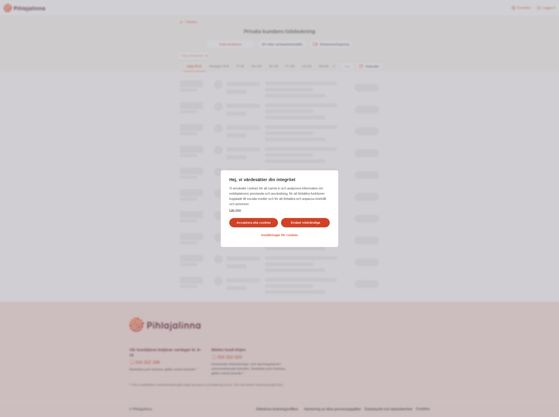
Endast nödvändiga (305, 222)
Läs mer (235, 210)
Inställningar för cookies (279, 235)
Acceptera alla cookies (253, 222)
